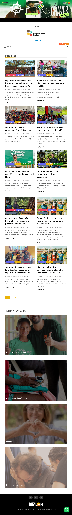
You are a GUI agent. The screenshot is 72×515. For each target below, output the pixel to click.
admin (8, 89)
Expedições (20, 75)
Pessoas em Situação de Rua (17, 398)
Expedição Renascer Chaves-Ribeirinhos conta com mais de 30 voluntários (50, 221)
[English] (64, 2)
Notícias (49, 75)
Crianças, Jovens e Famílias (17, 352)
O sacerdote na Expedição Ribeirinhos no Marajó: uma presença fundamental (17, 221)
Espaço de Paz (11, 75)
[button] (66, 509)
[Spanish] (69, 2)
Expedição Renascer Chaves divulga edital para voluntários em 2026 (51, 83)
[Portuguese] (67, 2)
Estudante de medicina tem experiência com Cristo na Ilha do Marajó (20, 174)
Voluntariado (30, 75)
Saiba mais (9, 103)
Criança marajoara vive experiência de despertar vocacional (48, 174)
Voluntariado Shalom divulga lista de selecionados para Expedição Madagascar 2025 (18, 270)
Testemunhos (26, 163)
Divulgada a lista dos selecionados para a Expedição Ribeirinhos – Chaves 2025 (51, 270)
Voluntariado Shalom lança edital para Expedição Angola (18, 128)
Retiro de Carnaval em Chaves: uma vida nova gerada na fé (50, 128)
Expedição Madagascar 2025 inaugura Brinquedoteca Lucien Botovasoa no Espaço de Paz (19, 83)
